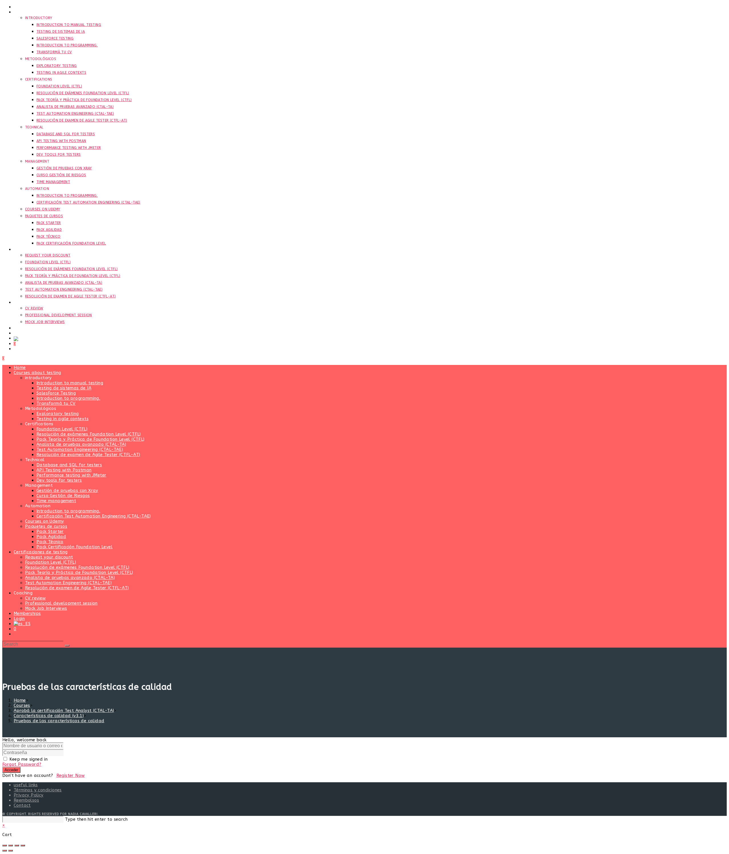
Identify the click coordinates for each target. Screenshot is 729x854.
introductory (38, 377)
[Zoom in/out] (4, 845)
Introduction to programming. (68, 398)
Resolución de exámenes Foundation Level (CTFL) (88, 434)
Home (20, 367)
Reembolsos (26, 800)
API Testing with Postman (64, 470)
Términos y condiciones (38, 790)
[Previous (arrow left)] (4, 850)
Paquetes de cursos (46, 526)
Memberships (27, 613)
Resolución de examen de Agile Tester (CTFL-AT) (88, 454)
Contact (22, 805)
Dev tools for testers (59, 480)
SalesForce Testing (56, 393)
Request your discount (49, 557)
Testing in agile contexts (62, 418)
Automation (37, 505)
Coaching (23, 593)
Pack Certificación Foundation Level (74, 546)
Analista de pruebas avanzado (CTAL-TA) (81, 444)
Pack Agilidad (51, 536)
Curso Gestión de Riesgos (63, 495)
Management (39, 485)
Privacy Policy (29, 795)
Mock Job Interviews (46, 608)
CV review (35, 598)
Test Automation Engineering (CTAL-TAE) (79, 449)
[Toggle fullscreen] (10, 845)
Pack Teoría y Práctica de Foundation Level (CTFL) (90, 439)
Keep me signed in (28, 759)
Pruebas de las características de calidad (59, 720)
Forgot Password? (21, 764)
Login (19, 618)
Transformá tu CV (55, 403)
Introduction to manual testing (69, 382)
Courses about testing (37, 372)
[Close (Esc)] (23, 845)
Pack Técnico (50, 541)
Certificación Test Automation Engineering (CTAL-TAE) (93, 516)
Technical (35, 459)
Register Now (70, 775)
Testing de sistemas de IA (63, 388)
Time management (56, 500)
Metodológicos (40, 408)
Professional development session (61, 603)
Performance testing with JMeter (71, 475)
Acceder (11, 770)
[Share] (17, 845)
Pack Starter (50, 531)
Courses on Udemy (44, 521)
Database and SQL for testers (69, 464)
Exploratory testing (57, 413)
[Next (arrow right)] (10, 850)
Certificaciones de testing (40, 552)
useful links (26, 784)
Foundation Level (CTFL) (61, 429)
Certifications (39, 423)
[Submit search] (67, 645)
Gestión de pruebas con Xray (67, 490)
